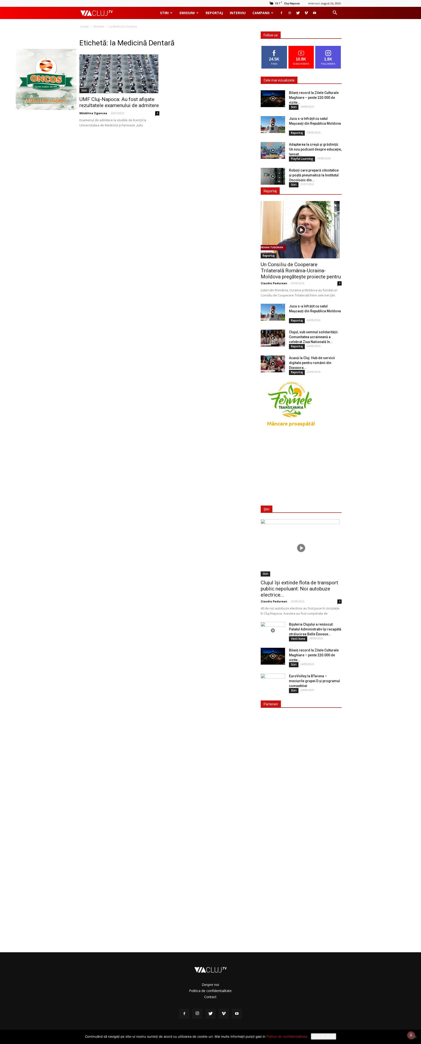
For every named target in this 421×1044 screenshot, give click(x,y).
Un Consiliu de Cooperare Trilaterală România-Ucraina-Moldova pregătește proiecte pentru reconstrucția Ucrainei (301, 274)
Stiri (164, 12)
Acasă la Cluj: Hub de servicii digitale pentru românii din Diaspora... (312, 363)
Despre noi (210, 984)
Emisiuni (187, 12)
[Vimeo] (306, 13)
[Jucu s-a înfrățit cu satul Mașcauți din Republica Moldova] (273, 124)
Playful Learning (302, 159)
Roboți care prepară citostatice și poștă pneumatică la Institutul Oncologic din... (314, 175)
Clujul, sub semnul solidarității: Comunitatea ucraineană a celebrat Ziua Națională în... (313, 337)
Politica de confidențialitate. (287, 1036)
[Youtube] (314, 13)
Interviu (238, 12)
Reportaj (214, 12)
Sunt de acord (323, 1036)
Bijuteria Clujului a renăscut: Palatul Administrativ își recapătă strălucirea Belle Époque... (315, 629)
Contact (210, 996)
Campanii (260, 12)
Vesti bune (298, 639)
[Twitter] (298, 13)
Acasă (84, 26)
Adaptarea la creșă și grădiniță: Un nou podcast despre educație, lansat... (315, 149)
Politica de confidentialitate (210, 990)
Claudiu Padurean (274, 283)
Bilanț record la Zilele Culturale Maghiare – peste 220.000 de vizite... (314, 97)
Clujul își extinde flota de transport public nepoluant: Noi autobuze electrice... (299, 589)
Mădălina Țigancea (93, 113)
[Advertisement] (300, 467)
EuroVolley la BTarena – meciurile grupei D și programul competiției (314, 681)
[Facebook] (281, 13)
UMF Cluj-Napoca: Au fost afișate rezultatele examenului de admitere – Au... (119, 105)
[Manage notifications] (411, 1035)
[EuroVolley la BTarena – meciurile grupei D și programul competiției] (273, 682)
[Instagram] (289, 13)
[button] (335, 13)
